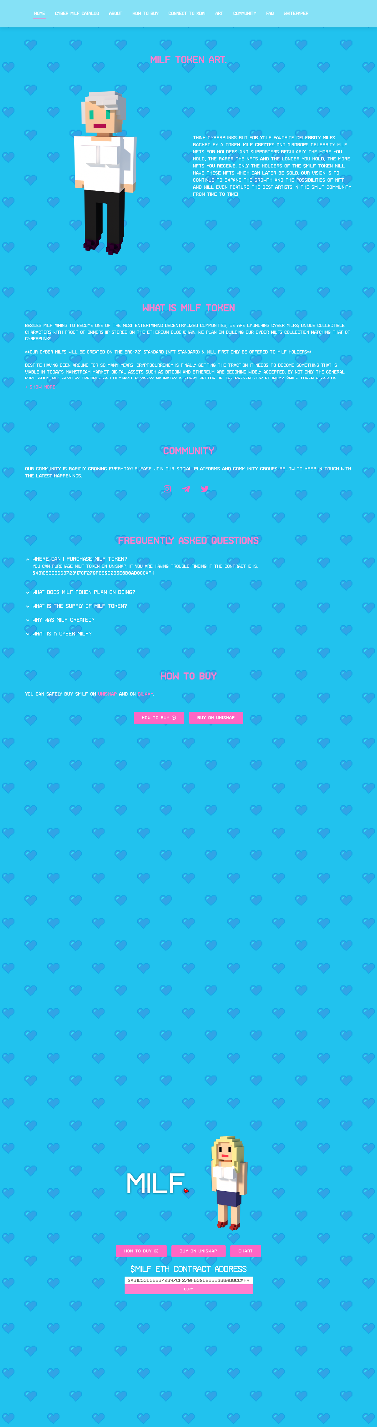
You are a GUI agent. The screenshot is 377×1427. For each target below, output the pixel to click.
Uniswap (107, 694)
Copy (188, 1289)
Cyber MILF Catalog (77, 13)
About (116, 13)
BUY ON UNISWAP (216, 718)
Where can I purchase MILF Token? (79, 559)
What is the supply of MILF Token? (79, 606)
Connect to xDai (186, 13)
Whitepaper (296, 13)
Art (219, 13)
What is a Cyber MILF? (62, 633)
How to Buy (145, 13)
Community (244, 13)
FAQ (270, 13)
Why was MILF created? (63, 620)
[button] (40, 387)
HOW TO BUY (157, 718)
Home (39, 13)
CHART (246, 1251)
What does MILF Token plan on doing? (83, 592)
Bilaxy (145, 694)
